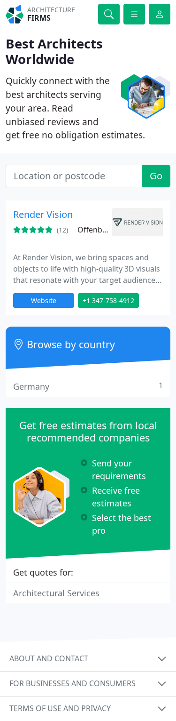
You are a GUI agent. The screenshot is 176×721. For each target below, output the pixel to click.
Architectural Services (56, 593)
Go (156, 175)
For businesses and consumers (72, 683)
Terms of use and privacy (60, 708)
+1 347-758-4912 (108, 300)
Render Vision (43, 214)
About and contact (48, 658)
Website (43, 300)
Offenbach (96, 229)
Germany (88, 386)
